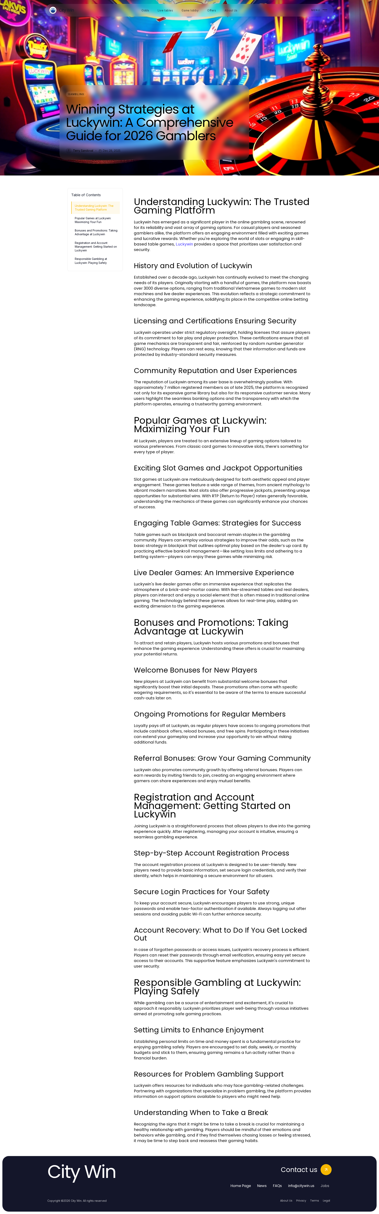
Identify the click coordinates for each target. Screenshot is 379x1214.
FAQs (277, 1185)
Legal (326, 1201)
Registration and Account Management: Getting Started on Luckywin (96, 246)
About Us (286, 1201)
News (262, 1185)
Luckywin (184, 244)
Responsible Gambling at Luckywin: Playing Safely (91, 260)
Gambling (76, 94)
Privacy (301, 1201)
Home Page (241, 1185)
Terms (314, 1201)
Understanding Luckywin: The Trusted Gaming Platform (94, 207)
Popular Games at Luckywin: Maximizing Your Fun (93, 220)
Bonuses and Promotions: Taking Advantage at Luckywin (96, 232)
